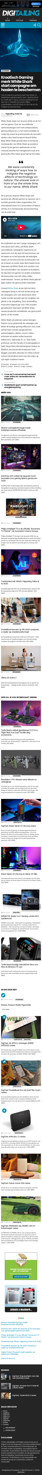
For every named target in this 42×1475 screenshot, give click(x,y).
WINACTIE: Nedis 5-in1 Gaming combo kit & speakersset (20, 917)
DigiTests (17, 822)
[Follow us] (34, 25)
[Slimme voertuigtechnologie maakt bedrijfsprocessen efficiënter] (21, 408)
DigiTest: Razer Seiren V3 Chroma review (18, 826)
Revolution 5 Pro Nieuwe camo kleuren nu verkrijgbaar (18, 780)
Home (5, 1411)
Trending (3, 995)
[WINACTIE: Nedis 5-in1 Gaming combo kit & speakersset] (21, 900)
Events (5, 1422)
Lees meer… (16, 440)
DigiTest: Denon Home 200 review (15, 1183)
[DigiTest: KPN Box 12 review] (21, 1121)
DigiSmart (6, 1420)
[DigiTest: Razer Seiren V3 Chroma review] (21, 810)
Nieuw (7, 20)
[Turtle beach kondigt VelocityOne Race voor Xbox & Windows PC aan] (21, 948)
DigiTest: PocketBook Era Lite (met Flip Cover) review (20, 1091)
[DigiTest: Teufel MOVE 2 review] (6, 1396)
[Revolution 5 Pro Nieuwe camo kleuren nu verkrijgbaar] (21, 762)
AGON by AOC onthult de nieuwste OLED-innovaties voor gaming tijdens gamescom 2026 (19, 478)
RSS (22, 1318)
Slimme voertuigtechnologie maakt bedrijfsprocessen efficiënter (15, 429)
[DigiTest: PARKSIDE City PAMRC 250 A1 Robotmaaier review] (21, 1209)
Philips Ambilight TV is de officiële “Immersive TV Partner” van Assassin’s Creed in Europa (20, 530)
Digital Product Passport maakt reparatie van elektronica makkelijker (18, 1353)
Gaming (6, 364)
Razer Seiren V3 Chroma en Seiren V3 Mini (19, 874)
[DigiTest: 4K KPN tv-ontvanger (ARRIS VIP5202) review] (21, 1027)
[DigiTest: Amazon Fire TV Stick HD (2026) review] (6, 1386)
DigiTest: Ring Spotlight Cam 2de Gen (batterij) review (25, 1377)
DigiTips (16, 912)
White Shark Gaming (23, 366)
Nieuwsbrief (10, 1428)
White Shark (13, 288)
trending (33, 20)
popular (19, 20)
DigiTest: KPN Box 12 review (13, 1136)
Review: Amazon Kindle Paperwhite (16, 1005)
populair (4, 1017)
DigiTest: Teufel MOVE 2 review (24, 1395)
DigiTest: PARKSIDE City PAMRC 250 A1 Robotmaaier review (18, 1227)
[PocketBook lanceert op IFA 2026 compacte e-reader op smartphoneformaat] (21, 610)
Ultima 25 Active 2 (8, 677)
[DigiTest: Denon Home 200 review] (21, 1166)
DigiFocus (6, 1417)
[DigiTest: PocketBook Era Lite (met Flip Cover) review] (21, 1073)
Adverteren (10, 1430)
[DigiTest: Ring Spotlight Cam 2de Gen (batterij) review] (6, 1376)
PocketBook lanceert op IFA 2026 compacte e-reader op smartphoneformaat (20, 630)
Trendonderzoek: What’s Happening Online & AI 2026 (20, 582)
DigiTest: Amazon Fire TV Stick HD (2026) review (25, 1387)
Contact (6, 1424)
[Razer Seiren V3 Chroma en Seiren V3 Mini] (21, 858)
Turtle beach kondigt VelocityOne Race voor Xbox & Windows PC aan (19, 965)
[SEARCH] (39, 25)
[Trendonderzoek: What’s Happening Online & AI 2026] (21, 562)
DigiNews (17, 422)
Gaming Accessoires (20, 364)
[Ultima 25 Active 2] (21, 658)
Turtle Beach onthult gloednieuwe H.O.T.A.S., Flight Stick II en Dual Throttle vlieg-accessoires (19, 732)
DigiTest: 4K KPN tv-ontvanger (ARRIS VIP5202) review (17, 1044)
